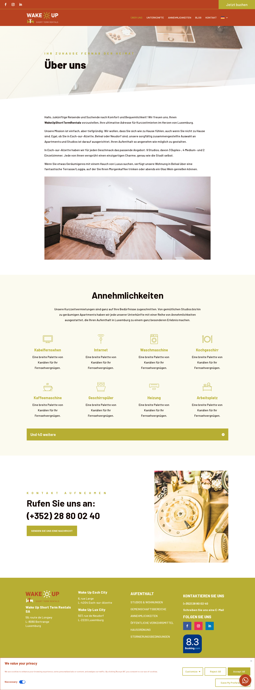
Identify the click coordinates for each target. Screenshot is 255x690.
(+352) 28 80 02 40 (63, 515)
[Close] (251, 661)
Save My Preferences (233, 682)
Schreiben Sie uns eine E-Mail (203, 610)
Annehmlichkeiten (179, 17)
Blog (198, 17)
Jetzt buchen (237, 4)
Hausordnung (140, 629)
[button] (245, 680)
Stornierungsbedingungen (150, 636)
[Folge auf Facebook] (6, 4)
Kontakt (211, 17)
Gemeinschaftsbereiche (148, 609)
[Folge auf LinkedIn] (21, 4)
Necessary (11, 681)
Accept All (239, 671)
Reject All (215, 671)
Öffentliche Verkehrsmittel (152, 622)
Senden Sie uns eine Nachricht (52, 530)
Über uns (136, 17)
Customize (191, 671)
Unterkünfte (155, 17)
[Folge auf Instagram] (13, 4)
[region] (127, 674)
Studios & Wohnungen (146, 602)
